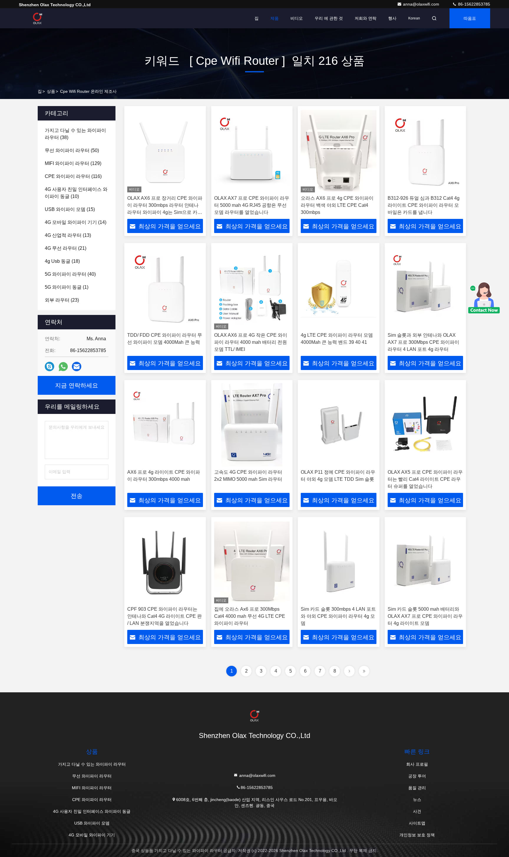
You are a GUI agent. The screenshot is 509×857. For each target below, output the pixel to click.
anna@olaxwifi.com (421, 4)
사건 (417, 811)
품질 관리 (417, 787)
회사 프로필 (417, 764)
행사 (392, 18)
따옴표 (470, 18)
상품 (51, 91)
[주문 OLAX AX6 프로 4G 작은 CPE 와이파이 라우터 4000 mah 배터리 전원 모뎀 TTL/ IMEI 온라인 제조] (252, 287)
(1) (66, 287)
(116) (73, 176)
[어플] (63, 367)
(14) (75, 222)
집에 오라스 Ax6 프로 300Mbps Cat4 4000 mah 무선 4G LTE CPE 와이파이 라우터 (249, 616)
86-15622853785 (473, 4)
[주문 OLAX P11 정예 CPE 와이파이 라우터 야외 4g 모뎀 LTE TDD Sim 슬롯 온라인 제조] (338, 424)
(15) (70, 209)
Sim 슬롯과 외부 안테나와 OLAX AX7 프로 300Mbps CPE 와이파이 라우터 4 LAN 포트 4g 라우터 (423, 342)
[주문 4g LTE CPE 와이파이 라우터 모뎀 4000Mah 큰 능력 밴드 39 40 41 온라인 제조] (338, 287)
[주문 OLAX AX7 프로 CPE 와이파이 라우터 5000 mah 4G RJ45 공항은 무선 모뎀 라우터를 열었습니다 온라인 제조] (252, 150)
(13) (68, 235)
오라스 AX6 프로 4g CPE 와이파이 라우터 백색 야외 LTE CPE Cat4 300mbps (337, 205)
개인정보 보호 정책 (417, 835)
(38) (75, 134)
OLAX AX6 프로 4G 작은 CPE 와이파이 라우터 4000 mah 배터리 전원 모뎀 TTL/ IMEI (250, 342)
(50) (72, 150)
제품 (274, 18)
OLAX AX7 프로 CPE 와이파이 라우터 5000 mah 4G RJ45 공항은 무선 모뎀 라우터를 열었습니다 (251, 205)
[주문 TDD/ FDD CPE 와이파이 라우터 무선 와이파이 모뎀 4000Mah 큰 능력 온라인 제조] (165, 287)
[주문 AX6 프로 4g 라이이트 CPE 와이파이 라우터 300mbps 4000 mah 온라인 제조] (165, 424)
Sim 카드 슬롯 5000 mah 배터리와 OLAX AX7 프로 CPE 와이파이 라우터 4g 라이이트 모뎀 (425, 616)
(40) (70, 274)
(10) (76, 193)
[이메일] (76, 366)
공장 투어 (417, 776)
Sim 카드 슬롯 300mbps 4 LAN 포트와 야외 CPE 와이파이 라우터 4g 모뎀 (338, 616)
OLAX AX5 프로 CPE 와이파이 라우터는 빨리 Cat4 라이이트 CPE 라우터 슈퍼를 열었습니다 (425, 479)
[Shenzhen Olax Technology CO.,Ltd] (37, 18)
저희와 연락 (365, 18)
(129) (73, 163)
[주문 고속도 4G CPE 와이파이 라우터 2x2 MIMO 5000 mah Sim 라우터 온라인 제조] (252, 424)
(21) (65, 248)
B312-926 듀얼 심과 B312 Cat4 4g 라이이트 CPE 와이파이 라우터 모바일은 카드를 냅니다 (424, 205)
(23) (62, 300)
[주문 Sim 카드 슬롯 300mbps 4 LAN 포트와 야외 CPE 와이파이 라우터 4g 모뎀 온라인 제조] (338, 561)
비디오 (296, 18)
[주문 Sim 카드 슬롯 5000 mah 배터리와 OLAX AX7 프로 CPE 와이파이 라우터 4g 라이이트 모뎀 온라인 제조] (425, 561)
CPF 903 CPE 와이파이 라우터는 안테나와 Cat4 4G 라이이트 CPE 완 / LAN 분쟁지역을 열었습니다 (164, 616)
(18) (62, 261)
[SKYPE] (49, 366)
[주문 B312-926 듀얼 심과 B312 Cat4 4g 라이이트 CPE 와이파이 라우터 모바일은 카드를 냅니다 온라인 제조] (425, 150)
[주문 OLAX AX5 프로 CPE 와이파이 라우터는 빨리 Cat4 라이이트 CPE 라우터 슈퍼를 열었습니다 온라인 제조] (425, 424)
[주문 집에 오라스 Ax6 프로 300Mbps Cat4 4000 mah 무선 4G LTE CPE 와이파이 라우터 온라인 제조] (252, 561)
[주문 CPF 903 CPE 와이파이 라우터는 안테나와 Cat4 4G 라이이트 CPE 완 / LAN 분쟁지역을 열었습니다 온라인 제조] (165, 561)
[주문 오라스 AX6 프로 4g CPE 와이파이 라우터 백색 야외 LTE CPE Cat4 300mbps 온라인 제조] (338, 150)
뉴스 (417, 799)
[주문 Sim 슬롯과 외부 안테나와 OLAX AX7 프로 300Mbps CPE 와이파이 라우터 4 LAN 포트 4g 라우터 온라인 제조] (425, 287)
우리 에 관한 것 (329, 18)
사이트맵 (417, 823)
